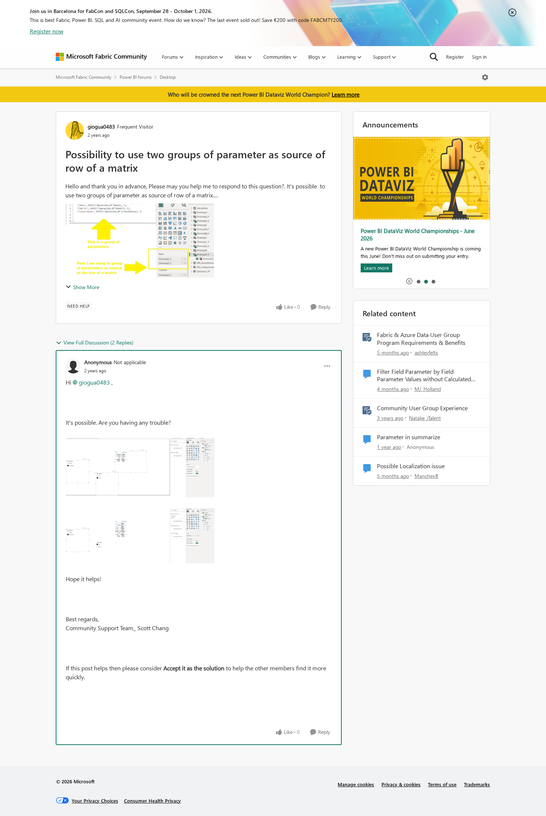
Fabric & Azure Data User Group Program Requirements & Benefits (421, 338)
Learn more (346, 94)
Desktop (168, 77)
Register (455, 57)
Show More (86, 287)
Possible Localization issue (411, 466)
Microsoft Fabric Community (83, 77)
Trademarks (477, 784)
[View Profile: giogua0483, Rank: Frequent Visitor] (74, 130)
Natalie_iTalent (425, 417)
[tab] (418, 281)
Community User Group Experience (422, 408)
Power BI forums (136, 77)
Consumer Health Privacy (152, 800)
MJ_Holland (428, 388)
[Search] (433, 56)
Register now (47, 31)
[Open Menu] (485, 77)
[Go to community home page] (101, 57)
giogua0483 (101, 126)
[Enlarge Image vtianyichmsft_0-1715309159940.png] (140, 467)
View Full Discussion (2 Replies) (98, 342)
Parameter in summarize (408, 437)
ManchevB (426, 475)
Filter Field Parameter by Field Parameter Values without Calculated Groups (424, 375)
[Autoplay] (409, 281)
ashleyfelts (426, 352)
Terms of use (442, 784)
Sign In (479, 57)
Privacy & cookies (400, 784)
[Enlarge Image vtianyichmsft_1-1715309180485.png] (140, 535)
